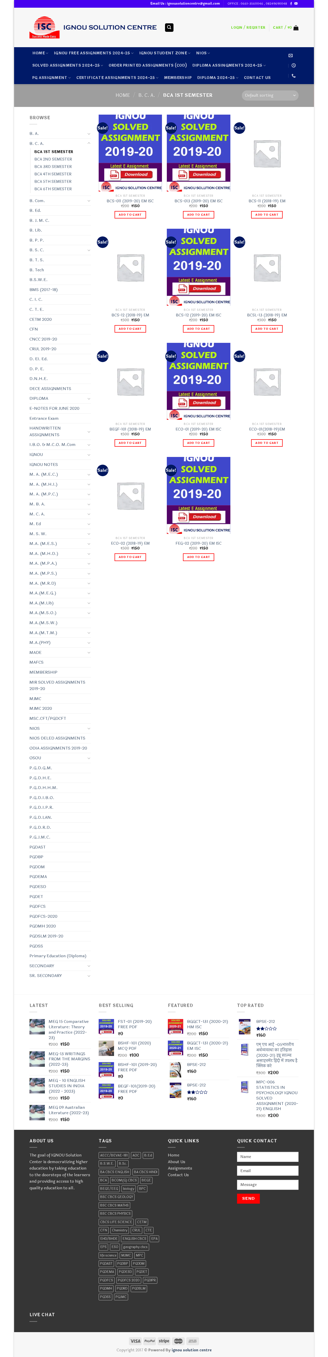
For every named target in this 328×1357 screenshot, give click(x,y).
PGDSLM (139, 1288)
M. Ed (35, 524)
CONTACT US (257, 78)
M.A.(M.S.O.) (43, 613)
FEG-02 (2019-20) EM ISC (199, 543)
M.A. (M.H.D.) (43, 553)
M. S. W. (38, 534)
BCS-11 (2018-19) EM (267, 201)
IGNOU (36, 454)
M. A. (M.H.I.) (43, 484)
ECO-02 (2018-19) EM (130, 543)
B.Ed (148, 1155)
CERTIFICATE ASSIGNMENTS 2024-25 (115, 78)
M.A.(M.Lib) (41, 603)
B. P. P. (36, 240)
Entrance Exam (44, 418)
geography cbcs (135, 1247)
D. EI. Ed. (38, 359)
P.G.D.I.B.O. (41, 797)
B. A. (34, 133)
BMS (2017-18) (43, 289)
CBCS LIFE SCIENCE (116, 1222)
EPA (154, 1238)
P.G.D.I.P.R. (41, 807)
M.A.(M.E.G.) (42, 593)
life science (108, 1255)
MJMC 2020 (40, 708)
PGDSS (36, 946)
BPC (142, 1188)
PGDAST (37, 847)
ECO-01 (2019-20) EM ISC (198, 429)
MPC (139, 1255)
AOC (135, 1155)
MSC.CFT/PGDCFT (47, 718)
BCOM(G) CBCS (124, 1180)
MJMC (35, 698)
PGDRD (122, 1288)
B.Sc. (123, 1163)
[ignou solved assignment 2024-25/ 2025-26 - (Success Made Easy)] (93, 27)
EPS (103, 1247)
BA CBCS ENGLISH (114, 1172)
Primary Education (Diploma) (58, 956)
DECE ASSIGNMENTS (50, 388)
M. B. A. (37, 504)
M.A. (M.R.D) (42, 583)
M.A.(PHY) (40, 642)
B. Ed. (35, 210)
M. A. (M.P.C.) (43, 494)
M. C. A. (37, 514)
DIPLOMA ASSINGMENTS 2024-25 (227, 65)
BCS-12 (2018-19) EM (130, 315)
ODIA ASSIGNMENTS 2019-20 (58, 748)
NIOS (201, 53)
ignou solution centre (192, 1350)
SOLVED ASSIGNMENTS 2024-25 (66, 65)
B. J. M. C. (39, 220)
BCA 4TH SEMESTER (52, 174)
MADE (35, 652)
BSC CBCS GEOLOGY (116, 1197)
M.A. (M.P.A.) (43, 563)
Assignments (180, 1168)
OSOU (35, 758)
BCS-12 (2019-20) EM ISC (198, 315)
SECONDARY (41, 966)
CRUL (136, 1230)
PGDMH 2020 (42, 926)
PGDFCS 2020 (129, 1280)
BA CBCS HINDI (145, 1172)
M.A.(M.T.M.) (43, 633)
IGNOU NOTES (43, 464)
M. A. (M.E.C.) (43, 474)
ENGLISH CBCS (134, 1238)
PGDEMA (38, 876)
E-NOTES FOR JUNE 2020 (54, 408)
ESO (114, 1247)
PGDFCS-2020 (43, 916)
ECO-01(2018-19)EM (267, 429)
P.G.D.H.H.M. (43, 787)
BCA (103, 1180)
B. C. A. (146, 95)
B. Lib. (35, 230)
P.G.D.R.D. (40, 827)
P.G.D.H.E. (40, 778)
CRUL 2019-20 (42, 349)
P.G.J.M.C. (39, 837)
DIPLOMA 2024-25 (216, 78)
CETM (142, 1222)
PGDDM (37, 867)
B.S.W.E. (38, 279)
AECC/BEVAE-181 (114, 1155)
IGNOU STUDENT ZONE (163, 53)
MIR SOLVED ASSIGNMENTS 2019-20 (57, 685)
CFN (33, 329)
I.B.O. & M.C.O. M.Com (52, 444)
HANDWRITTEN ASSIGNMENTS (45, 431)
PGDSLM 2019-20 (46, 936)
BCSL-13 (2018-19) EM (267, 315)
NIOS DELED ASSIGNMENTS (57, 738)
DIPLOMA (38, 398)
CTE (149, 1230)
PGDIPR (150, 1280)
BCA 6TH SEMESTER (53, 189)
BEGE (146, 1180)
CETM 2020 (40, 319)
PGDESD (37, 886)
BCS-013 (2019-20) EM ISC (199, 201)
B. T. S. (36, 260)
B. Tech (36, 270)
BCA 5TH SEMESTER (52, 182)
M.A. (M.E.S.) (43, 543)
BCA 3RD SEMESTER (53, 167)
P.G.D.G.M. (40, 768)
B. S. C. (36, 250)
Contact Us (178, 1175)
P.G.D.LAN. (40, 817)
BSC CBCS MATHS (114, 1205)
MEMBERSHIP (178, 78)
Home (38, 53)
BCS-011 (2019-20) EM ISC (130, 201)
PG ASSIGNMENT (49, 78)
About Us (176, 1162)
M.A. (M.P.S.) (43, 573)
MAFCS (36, 662)
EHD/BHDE (109, 1238)
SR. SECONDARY (45, 975)
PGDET (36, 896)
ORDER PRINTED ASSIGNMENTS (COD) (148, 65)
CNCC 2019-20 (43, 339)
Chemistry (119, 1230)
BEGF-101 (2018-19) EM (130, 429)
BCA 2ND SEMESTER (53, 159)
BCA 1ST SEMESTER (53, 152)
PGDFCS (37, 906)
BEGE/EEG (109, 1188)
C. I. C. (36, 299)
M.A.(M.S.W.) (43, 623)
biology (128, 1188)
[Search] (169, 27)
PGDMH (106, 1288)
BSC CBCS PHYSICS (115, 1213)
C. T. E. (36, 309)
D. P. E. (36, 369)
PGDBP (36, 857)
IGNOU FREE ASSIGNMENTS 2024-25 (92, 53)
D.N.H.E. (38, 378)
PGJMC (121, 1297)
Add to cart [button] (130, 214)
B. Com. (37, 200)
